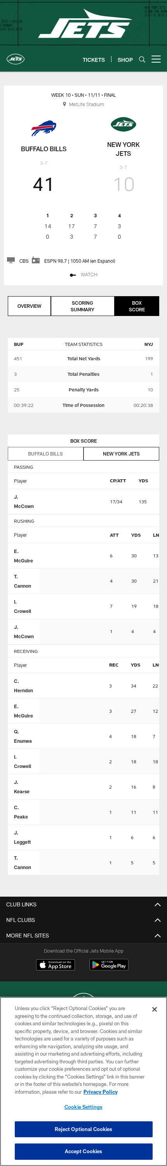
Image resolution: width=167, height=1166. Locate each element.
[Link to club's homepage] (15, 56)
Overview (29, 306)
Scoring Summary (82, 306)
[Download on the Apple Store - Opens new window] (55, 965)
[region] (83, 1081)
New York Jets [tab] (121, 453)
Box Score (137, 306)
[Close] (154, 1009)
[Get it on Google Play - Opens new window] (109, 968)
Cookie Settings (83, 1107)
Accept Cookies (84, 1151)
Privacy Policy (101, 1092)
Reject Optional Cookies (84, 1129)
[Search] (142, 59)
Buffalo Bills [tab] (45, 453)
